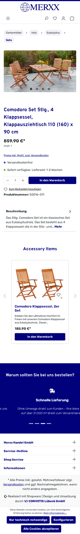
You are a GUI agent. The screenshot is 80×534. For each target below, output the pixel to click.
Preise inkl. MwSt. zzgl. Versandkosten (26, 155)
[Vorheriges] (7, 71)
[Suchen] (46, 18)
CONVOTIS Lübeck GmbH (47, 501)
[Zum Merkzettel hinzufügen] (58, 295)
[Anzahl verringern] (8, 180)
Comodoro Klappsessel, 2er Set (37, 308)
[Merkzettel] (55, 18)
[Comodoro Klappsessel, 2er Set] (40, 284)
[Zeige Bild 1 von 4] (31, 89)
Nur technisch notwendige (28, 520)
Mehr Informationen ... (55, 513)
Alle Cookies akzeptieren (41, 528)
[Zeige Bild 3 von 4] (43, 89)
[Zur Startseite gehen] (40, 7)
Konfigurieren (63, 520)
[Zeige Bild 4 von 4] (49, 89)
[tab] (39, 218)
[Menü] (8, 18)
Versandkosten (13, 484)
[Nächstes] (72, 71)
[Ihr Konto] (63, 18)
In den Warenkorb (52, 180)
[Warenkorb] (72, 18)
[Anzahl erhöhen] (23, 180)
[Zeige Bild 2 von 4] (37, 89)
